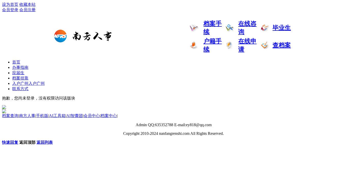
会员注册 (27, 10)
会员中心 (92, 115)
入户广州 (28, 83)
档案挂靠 (20, 78)
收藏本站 (27, 4)
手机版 (42, 115)
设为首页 (10, 4)
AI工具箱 (57, 115)
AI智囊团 (74, 115)
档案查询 (10, 115)
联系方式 (20, 89)
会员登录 (10, 10)
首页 (16, 62)
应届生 (18, 73)
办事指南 (20, 67)
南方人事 (27, 115)
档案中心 (109, 115)
